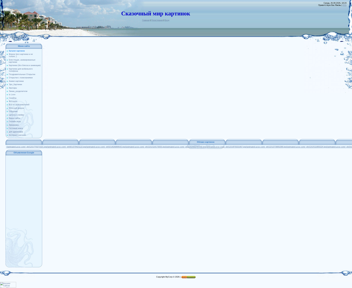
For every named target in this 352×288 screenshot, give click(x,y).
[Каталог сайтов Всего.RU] (8, 287)
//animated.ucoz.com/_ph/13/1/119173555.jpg (145, 147)
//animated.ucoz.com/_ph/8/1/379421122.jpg (66, 147)
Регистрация (157, 20)
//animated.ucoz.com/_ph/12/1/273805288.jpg (266, 147)
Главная (146, 20)
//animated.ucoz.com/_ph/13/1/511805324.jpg (306, 147)
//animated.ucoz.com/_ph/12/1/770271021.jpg (26, 147)
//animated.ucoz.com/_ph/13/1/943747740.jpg (185, 147)
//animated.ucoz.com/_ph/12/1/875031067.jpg (226, 147)
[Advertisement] (24, 211)
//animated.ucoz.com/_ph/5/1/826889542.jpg (105, 147)
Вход (167, 20)
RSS (344, 5)
